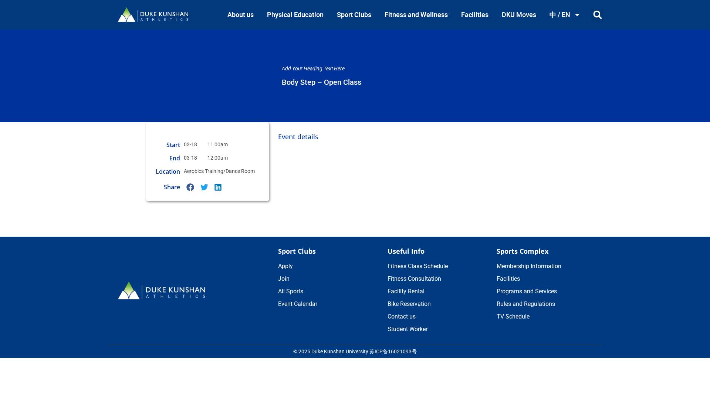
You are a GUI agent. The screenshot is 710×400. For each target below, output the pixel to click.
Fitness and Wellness (416, 15)
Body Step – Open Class (321, 82)
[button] (597, 15)
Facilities (474, 15)
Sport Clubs (354, 15)
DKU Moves (519, 15)
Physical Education (295, 15)
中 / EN (560, 15)
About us (240, 15)
